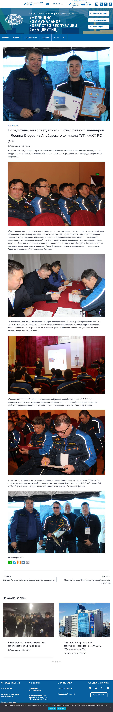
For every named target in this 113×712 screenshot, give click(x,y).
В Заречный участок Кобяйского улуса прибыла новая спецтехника (86, 579)
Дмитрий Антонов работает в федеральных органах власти (28, 578)
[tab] (52, 661)
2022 (9, 126)
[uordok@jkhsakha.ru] (47, 4)
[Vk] (101, 4)
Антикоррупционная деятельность (10, 695)
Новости (16, 126)
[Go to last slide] (7, 632)
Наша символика (8, 702)
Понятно (52, 709)
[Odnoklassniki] (105, 4)
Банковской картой (66, 694)
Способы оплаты (65, 688)
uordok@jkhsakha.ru (56, 4)
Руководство (6, 688)
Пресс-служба (15, 146)
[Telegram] (110, 4)
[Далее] (106, 632)
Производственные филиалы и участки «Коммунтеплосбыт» (38, 697)
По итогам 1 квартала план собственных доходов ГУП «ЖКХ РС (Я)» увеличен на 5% (82, 645)
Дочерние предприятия (35, 689)
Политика (61, 709)
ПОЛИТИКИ (50, 705)
